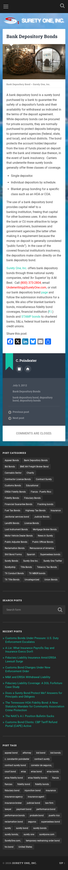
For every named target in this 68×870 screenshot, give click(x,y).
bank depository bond (26, 397)
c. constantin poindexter (17, 759)
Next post (18, 417)
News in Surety (45, 535)
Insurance (56, 510)
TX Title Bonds (12, 579)
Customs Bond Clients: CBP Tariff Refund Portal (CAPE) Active (31, 724)
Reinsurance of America (42, 548)
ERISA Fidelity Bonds (15, 491)
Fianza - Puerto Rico (41, 491)
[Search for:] (34, 609)
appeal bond (11, 753)
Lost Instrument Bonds (16, 529)
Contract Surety (44, 479)
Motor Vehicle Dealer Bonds (19, 535)
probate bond (37, 815)
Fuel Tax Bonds (12, 510)
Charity (30, 473)
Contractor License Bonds (18, 479)
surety (8, 828)
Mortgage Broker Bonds (45, 529)
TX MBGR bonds (37, 573)
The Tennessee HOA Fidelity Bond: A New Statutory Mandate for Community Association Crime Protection (34, 706)
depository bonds (30, 400)
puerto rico (54, 815)
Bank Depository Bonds (31, 36)
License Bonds (31, 523)
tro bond (9, 847)
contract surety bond (15, 765)
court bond (10, 771)
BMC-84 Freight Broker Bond (34, 466)
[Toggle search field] (62, 5)
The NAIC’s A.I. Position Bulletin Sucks (29, 716)
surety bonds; (12, 834)
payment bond (23, 809)
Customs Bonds (13, 485)
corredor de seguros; (41, 765)
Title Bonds (26, 567)
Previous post (21, 411)
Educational (32, 485)
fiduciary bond (12, 790)
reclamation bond (14, 821)
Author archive (19, 369)
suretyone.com (46, 834)
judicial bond (33, 803)
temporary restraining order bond (43, 840)
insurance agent (36, 796)
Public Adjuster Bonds (16, 542)
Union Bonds (50, 579)
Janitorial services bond (17, 516)
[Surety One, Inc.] (34, 21)
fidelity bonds (42, 784)
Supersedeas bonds (50, 554)
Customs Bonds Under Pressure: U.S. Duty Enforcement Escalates (32, 640)
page (44, 292)
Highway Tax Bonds (35, 510)
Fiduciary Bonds (32, 498)
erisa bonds (53, 771)
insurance (51, 790)
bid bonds (55, 753)
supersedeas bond (50, 821)
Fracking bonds (45, 504)
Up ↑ (62, 863)
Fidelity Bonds (12, 498)
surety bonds (39, 828)
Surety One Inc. (30, 561)
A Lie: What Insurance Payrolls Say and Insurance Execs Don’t (29, 649)
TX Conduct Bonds (14, 573)
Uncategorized (32, 579)
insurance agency (14, 796)
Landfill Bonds (12, 523)
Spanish (31, 554)
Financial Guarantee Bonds (18, 504)
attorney (27, 753)
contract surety (42, 759)
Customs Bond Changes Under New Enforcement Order (27, 669)
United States (25, 847)
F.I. (50, 311)
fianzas (8, 784)
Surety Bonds (11, 561)
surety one (29, 834)
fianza (55, 777)
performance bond (45, 809)
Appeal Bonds (12, 460)
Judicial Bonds (41, 516)
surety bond (22, 828)
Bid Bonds (10, 466)
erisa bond (36, 771)
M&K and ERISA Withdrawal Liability (27, 677)
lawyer (8, 809)
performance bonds (15, 815)
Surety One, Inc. (16, 268)
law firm (49, 803)
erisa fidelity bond (14, 777)
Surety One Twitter (52, 561)
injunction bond (33, 790)
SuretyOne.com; (13, 840)
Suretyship (10, 567)
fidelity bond (23, 784)
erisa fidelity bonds (37, 777)
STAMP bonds (30, 316)
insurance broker (13, 803)
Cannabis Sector (13, 473)
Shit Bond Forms (13, 554)
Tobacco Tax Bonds (47, 567)
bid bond (40, 753)
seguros (32, 821)
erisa (23, 771)
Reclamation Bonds (15, 548)
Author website (27, 369)
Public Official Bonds (42, 542)
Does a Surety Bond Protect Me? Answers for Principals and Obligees (33, 694)
